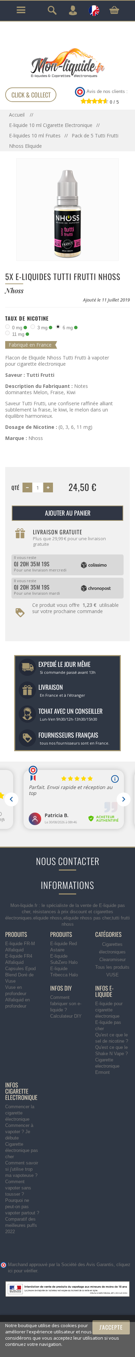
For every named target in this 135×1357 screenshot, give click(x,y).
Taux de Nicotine (27, 318)
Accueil (17, 114)
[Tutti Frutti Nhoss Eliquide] (67, 209)
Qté (15, 487)
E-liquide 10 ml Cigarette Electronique (50, 125)
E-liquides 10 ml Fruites (35, 135)
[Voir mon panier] (114, 10)
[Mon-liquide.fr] (67, 62)
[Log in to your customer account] (72, 10)
